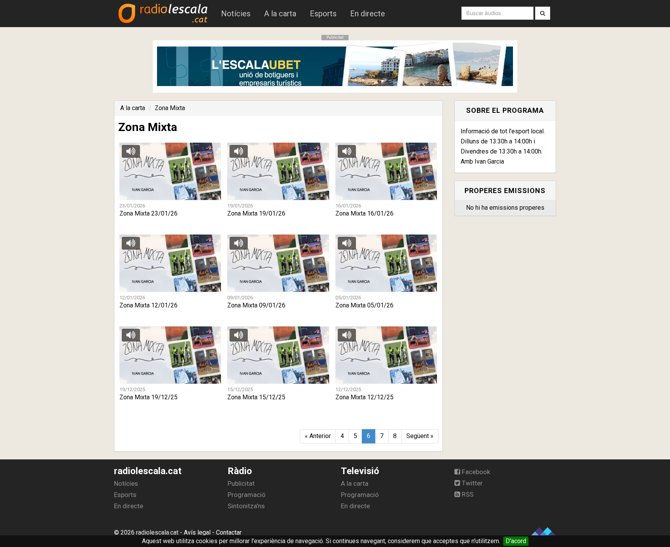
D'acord (516, 541)
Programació (247, 495)
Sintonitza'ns (246, 506)
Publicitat (241, 483)
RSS (466, 494)
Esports (323, 13)
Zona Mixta (170, 108)
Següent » (419, 436)
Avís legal (197, 532)
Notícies (235, 13)
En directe (367, 13)
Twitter (471, 483)
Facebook (475, 472)
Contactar (229, 532)
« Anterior (318, 436)
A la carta (280, 13)
